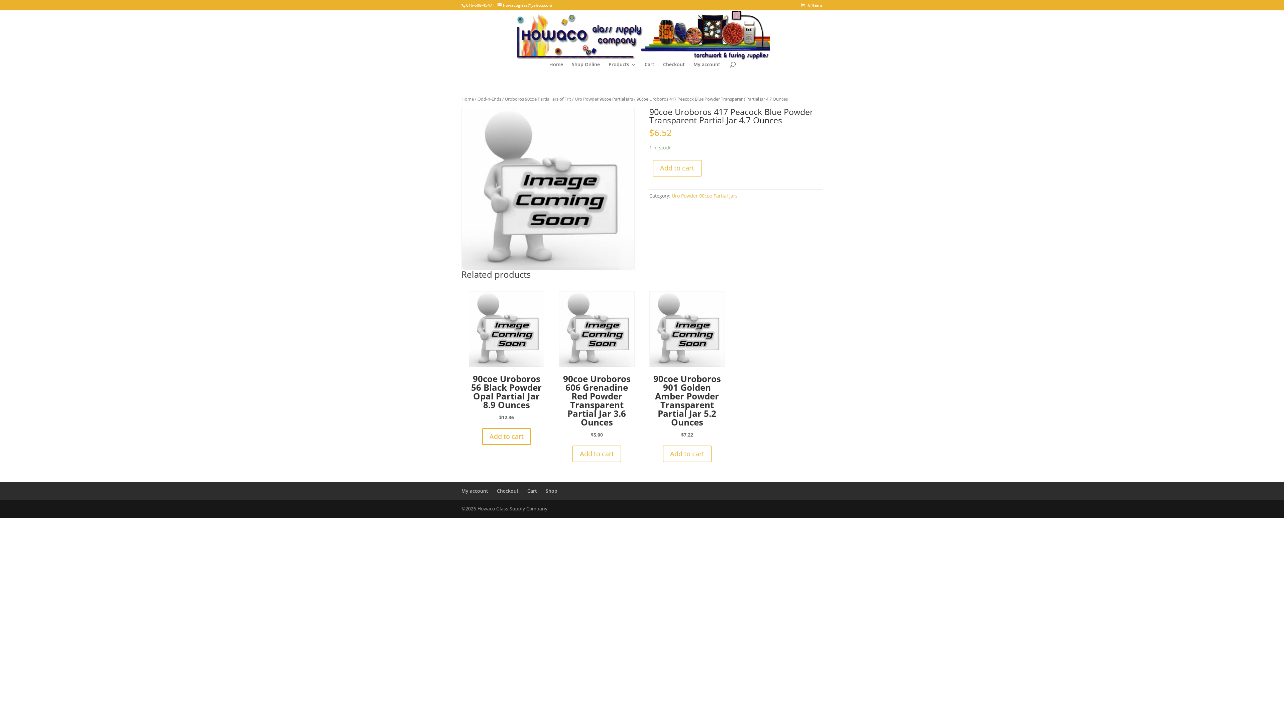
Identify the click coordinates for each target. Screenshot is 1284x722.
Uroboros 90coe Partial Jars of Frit (538, 99)
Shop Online (586, 65)
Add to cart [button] (507, 436)
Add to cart (677, 167)
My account (706, 65)
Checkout (674, 65)
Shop (551, 491)
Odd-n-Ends (489, 99)
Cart (649, 65)
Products (619, 65)
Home (556, 65)
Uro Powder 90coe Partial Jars (604, 99)
